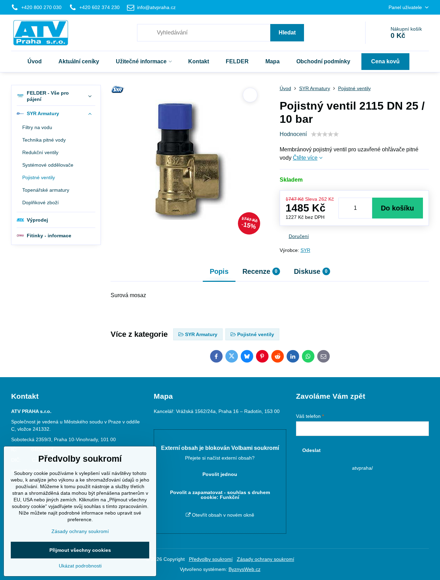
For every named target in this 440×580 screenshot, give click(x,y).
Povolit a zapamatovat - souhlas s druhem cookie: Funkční (220, 495)
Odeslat (311, 450)
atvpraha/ (362, 468)
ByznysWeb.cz (245, 569)
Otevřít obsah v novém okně (222, 515)
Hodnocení (293, 134)
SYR (305, 250)
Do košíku (397, 208)
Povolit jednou (219, 474)
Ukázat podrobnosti (80, 566)
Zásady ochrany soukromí (265, 559)
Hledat (287, 32)
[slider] (325, 134)
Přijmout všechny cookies (80, 550)
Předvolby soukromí (211, 559)
